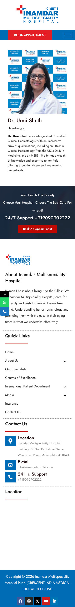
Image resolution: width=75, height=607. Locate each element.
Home (9, 352)
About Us (11, 360)
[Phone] (4, 311)
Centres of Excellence (20, 377)
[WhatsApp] (4, 302)
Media (9, 394)
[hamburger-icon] (67, 35)
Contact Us (12, 412)
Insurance (11, 403)
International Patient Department (27, 386)
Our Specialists (15, 369)
